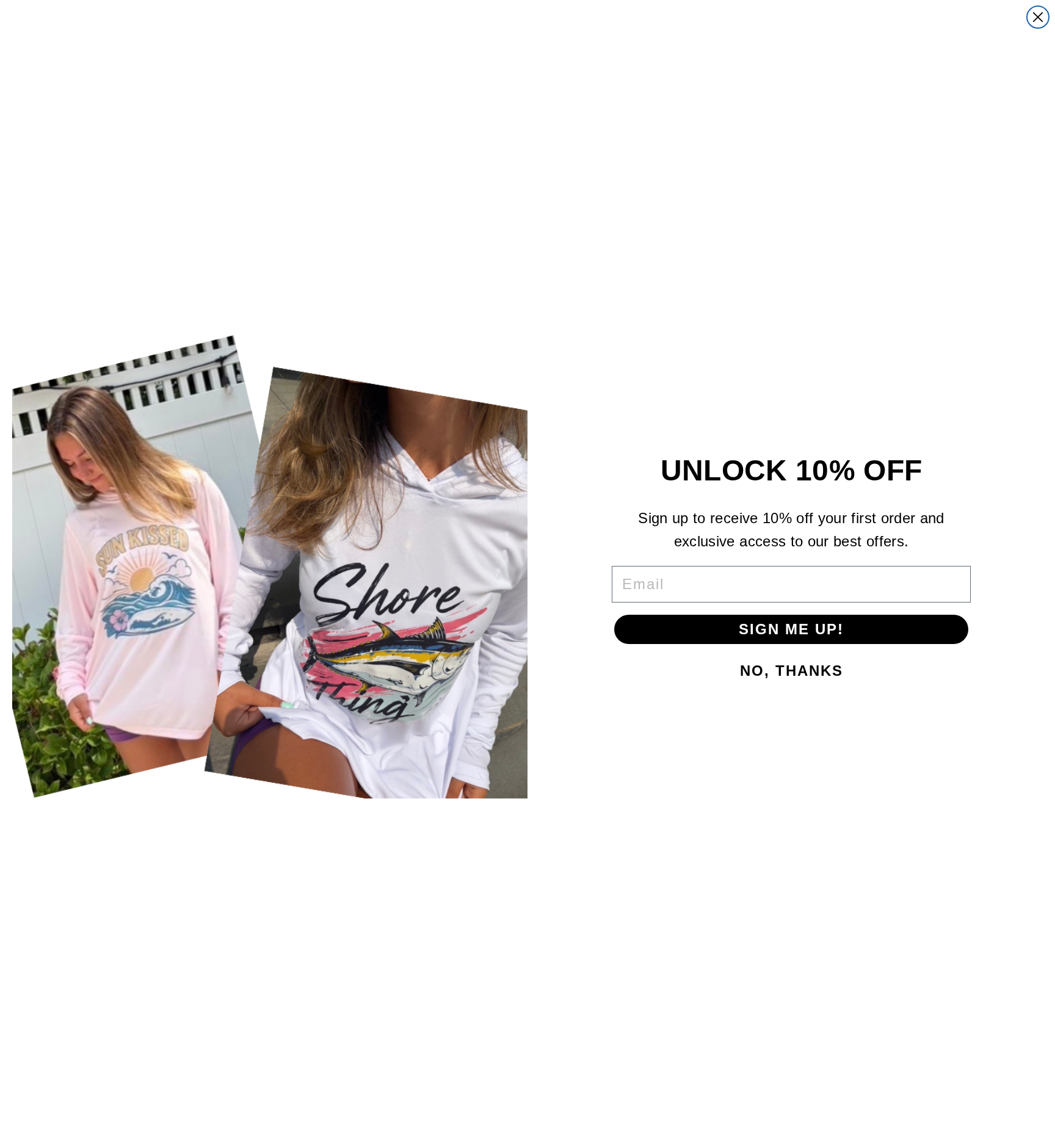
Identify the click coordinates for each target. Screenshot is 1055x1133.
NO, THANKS (791, 670)
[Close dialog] (1038, 17)
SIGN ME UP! (791, 629)
